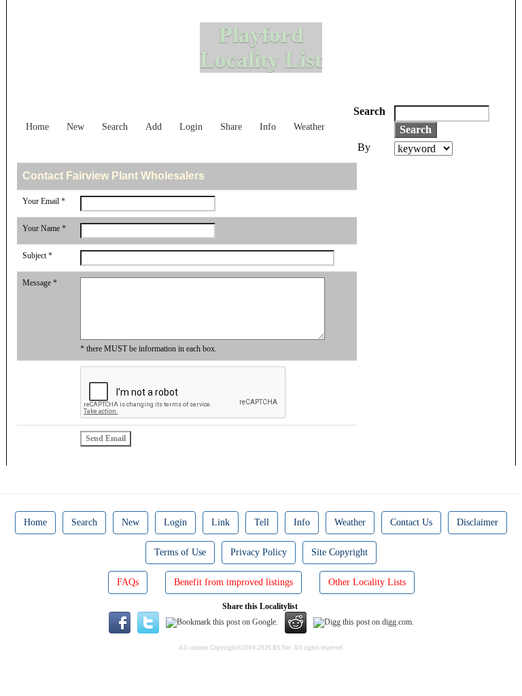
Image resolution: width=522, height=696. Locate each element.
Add (153, 127)
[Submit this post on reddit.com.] (295, 622)
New (75, 127)
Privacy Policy (258, 552)
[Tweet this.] (148, 622)
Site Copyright (339, 552)
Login (191, 127)
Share (231, 127)
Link (220, 522)
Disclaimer (477, 522)
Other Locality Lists (367, 582)
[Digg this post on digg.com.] (363, 622)
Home (37, 127)
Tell (261, 522)
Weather (309, 127)
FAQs (128, 582)
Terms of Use (180, 552)
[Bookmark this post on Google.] (221, 622)
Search (115, 127)
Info (268, 127)
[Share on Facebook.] (119, 622)
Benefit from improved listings (233, 582)
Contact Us (411, 522)
